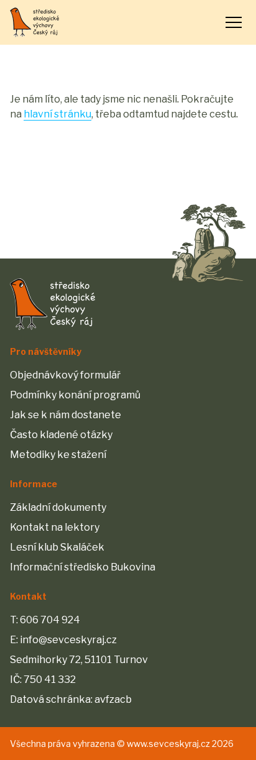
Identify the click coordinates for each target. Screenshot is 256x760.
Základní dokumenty (58, 507)
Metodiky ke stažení (58, 454)
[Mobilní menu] (233, 22)
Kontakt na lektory (54, 527)
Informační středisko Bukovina (82, 567)
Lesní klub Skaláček (57, 547)
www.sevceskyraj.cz (168, 743)
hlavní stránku (57, 114)
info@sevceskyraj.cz (68, 640)
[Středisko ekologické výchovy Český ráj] (34, 22)
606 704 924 (50, 620)
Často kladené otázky (61, 435)
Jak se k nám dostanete (65, 415)
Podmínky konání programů (75, 395)
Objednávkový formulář (65, 375)
